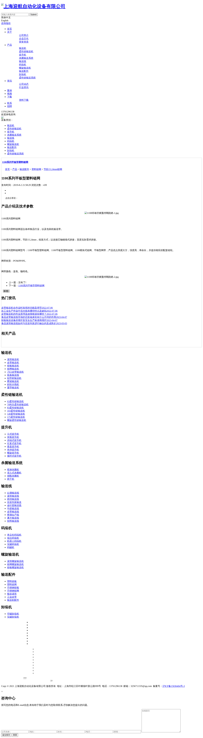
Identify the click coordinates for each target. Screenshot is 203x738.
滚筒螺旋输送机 (15, 561)
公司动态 (24, 84)
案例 (9, 90)
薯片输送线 (13, 518)
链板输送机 (13, 365)
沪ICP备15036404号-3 (173, 686)
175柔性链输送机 (16, 417)
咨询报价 (6, 23)
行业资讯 (24, 87)
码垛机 (22, 64)
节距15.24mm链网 (53, 169)
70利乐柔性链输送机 (18, 404)
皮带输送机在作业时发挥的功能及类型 (27, 307)
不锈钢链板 (13, 587)
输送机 (22, 48)
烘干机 (10, 479)
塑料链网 (36, 169)
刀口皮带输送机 (15, 372)
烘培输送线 (13, 499)
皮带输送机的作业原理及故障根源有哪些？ (29, 314)
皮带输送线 (13, 511)
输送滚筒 (12, 594)
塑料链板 (12, 581)
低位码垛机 (13, 538)
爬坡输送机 (13, 381)
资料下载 (24, 100)
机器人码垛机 (14, 541)
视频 (9, 93)
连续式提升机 (14, 440)
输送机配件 (13, 600)
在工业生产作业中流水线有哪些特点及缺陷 (29, 311)
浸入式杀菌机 (14, 472)
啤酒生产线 (13, 514)
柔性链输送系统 (27, 77)
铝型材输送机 (14, 378)
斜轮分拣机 (13, 384)
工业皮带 (12, 597)
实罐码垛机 (13, 544)
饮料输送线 (13, 521)
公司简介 (24, 35)
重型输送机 (13, 387)
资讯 (9, 81)
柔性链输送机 (26, 51)
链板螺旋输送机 (15, 567)
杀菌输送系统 (26, 58)
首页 (9, 29)
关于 (9, 32)
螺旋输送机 (25, 68)
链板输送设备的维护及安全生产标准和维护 (29, 320)
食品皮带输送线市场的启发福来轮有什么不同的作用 (34, 317)
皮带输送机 (13, 362)
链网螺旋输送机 (15, 564)
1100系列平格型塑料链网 (31, 285)
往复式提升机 (14, 443)
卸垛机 (22, 74)
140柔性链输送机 (16, 414)
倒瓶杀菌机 (13, 476)
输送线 (22, 61)
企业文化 (24, 38)
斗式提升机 (13, 434)
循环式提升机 (14, 456)
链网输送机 (13, 369)
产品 (9, 45)
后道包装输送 (14, 502)
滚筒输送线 (13, 496)
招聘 (9, 106)
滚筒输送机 (13, 359)
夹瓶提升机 (13, 437)
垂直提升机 (13, 446)
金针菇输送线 (14, 505)
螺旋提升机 (13, 452)
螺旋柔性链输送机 (16, 420)
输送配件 (24, 71)
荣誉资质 (24, 42)
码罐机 (10, 547)
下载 (9, 96)
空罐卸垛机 (13, 613)
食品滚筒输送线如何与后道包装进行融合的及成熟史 (34, 323)
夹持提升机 (13, 449)
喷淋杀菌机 (13, 469)
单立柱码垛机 (14, 535)
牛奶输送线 (13, 508)
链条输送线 (13, 375)
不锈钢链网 (13, 590)
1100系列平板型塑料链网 (15, 162)
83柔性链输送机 (15, 407)
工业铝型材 (43, 680)
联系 (9, 103)
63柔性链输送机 (15, 401)
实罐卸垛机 (13, 617)
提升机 (22, 54)
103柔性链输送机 (16, 411)
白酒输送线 (13, 493)
